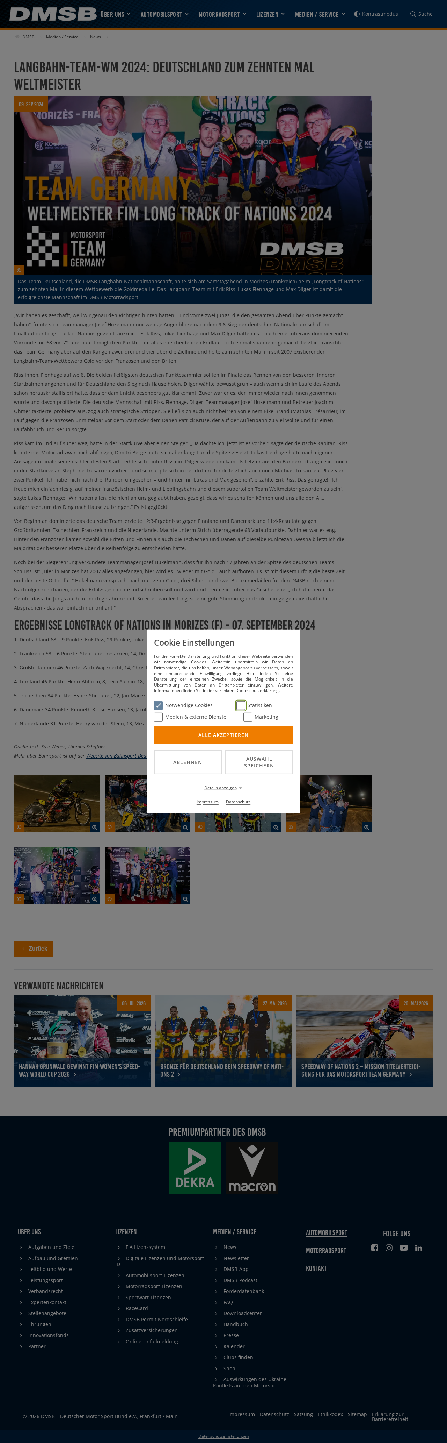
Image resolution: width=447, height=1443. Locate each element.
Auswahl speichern (259, 762)
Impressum (208, 802)
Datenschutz (238, 802)
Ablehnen (187, 762)
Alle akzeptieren (223, 735)
